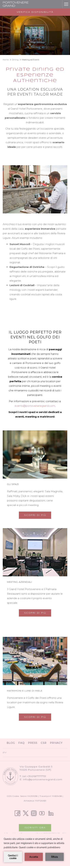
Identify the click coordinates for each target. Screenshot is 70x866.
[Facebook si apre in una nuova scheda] (17, 813)
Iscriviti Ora (35, 828)
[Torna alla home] (16, 4)
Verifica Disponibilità (35, 12)
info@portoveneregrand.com (42, 779)
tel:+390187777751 (34, 776)
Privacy (56, 742)
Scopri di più (35, 515)
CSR (44, 742)
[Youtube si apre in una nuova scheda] (42, 813)
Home (6, 59)
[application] (35, 849)
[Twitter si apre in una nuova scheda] (25, 813)
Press (32, 742)
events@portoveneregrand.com (35, 405)
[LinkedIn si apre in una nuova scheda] (51, 813)
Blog (11, 742)
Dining (15, 59)
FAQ (21, 742)
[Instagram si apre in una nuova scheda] (34, 813)
